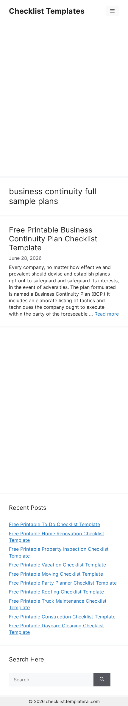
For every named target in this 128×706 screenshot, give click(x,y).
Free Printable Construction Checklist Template (62, 617)
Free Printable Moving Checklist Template (56, 574)
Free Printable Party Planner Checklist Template (63, 583)
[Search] (101, 679)
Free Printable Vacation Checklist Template (57, 565)
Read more (106, 314)
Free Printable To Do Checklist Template (54, 524)
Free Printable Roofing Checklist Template (56, 592)
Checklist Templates (47, 11)
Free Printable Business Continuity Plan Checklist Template (53, 238)
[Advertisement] (64, 100)
